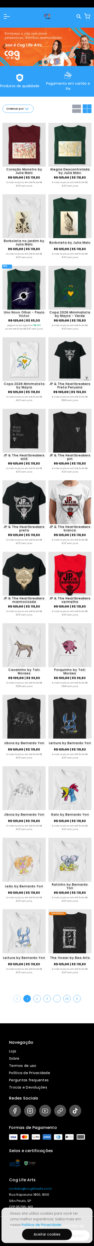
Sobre (14, 1058)
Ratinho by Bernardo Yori (70, 886)
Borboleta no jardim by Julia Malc (24, 242)
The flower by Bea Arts (70, 958)
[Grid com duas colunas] (87, 108)
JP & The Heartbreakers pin (69, 457)
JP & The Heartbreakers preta (24, 528)
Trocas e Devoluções (28, 1087)
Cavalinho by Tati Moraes (24, 671)
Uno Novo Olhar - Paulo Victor (24, 314)
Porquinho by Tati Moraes (69, 671)
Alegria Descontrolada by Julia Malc (70, 171)
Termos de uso (22, 1065)
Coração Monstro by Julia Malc (24, 171)
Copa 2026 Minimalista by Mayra (24, 385)
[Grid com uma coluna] (76, 108)
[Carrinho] (87, 16)
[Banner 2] (52, 62)
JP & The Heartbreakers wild (24, 457)
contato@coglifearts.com (30, 1188)
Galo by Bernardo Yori (70, 814)
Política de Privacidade (29, 1072)
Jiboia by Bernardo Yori (24, 743)
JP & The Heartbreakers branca (69, 528)
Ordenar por (15, 109)
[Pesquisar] (79, 16)
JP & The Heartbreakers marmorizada (24, 600)
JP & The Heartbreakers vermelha (69, 600)
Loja (12, 1051)
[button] (7, 16)
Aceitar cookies (47, 1234)
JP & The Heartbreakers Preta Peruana (69, 385)
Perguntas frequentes (29, 1080)
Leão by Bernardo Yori (24, 886)
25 (67, 999)
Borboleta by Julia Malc (69, 242)
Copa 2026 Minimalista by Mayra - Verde (69, 314)
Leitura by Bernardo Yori (70, 743)
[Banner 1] (46, 62)
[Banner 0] (40, 62)
